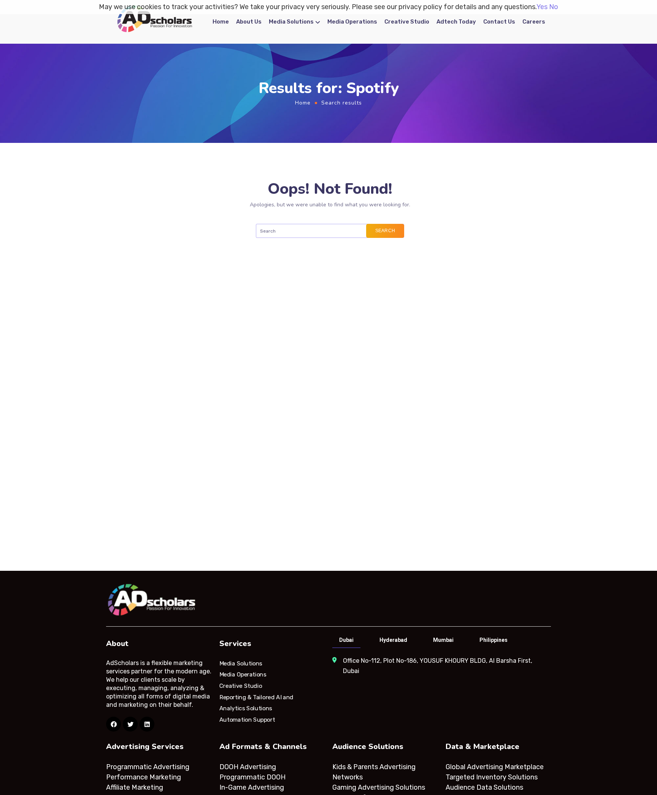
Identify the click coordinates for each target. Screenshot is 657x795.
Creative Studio (406, 21)
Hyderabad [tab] (393, 640)
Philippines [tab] (493, 640)
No (553, 7)
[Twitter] (130, 724)
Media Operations (352, 21)
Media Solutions (291, 21)
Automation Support (247, 719)
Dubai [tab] (346, 640)
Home (221, 21)
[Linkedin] (147, 724)
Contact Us (499, 21)
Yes (542, 7)
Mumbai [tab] (443, 640)
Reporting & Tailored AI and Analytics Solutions (256, 703)
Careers (533, 21)
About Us (249, 21)
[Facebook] (113, 724)
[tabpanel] (440, 666)
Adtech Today (456, 21)
